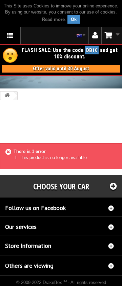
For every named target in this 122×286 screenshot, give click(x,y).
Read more (53, 19)
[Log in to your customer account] (95, 35)
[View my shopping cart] (112, 35)
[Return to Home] (7, 96)
